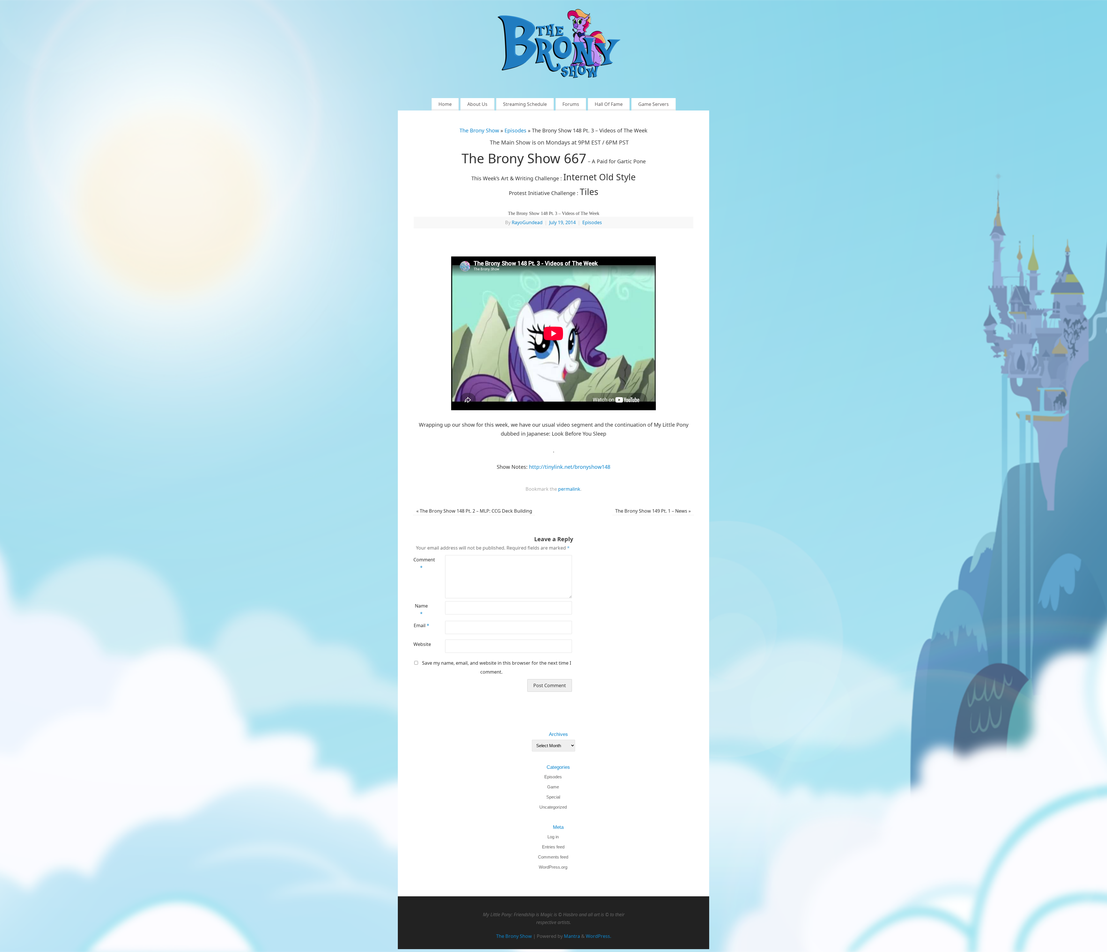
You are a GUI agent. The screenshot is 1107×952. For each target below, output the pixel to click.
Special (553, 796)
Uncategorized (553, 807)
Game (553, 786)
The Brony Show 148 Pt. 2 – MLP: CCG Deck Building (474, 511)
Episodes (515, 130)
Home (445, 104)
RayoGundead (527, 222)
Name (421, 610)
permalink (569, 489)
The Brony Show (479, 130)
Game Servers (653, 104)
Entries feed (553, 846)
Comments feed (553, 856)
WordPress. (598, 936)
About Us (477, 104)
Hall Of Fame (609, 104)
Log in (553, 836)
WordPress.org (553, 867)
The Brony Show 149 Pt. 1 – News (653, 511)
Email (421, 625)
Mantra (572, 936)
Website (421, 644)
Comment (421, 563)
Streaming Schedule (525, 104)
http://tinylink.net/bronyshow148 (569, 466)
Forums (570, 104)
